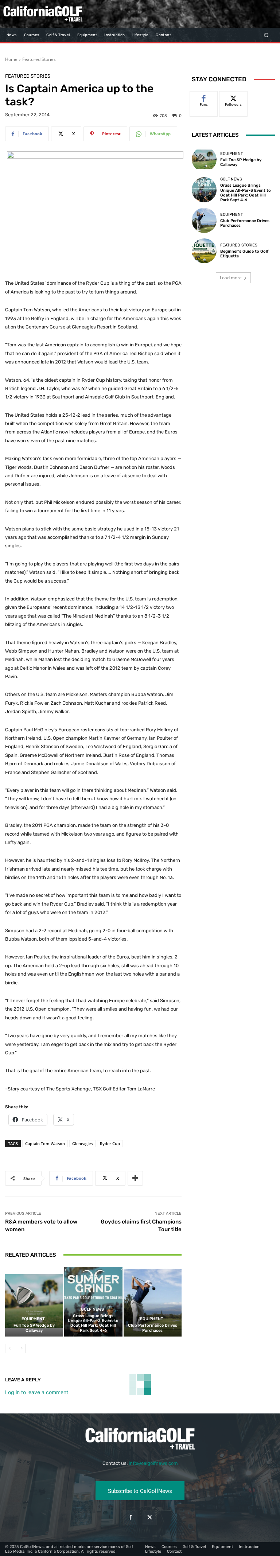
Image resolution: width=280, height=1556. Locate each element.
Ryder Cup (110, 1143)
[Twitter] (150, 1517)
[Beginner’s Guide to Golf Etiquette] (204, 250)
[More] (135, 1178)
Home (11, 59)
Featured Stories (39, 59)
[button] (266, 35)
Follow (233, 97)
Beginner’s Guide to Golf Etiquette (244, 253)
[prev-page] (9, 1348)
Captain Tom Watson (45, 1143)
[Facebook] (130, 1517)
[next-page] (21, 1348)
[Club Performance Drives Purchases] (153, 1302)
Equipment (33, 1319)
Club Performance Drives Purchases (152, 1328)
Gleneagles (82, 1143)
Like (204, 97)
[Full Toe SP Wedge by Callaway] (34, 1302)
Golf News (92, 1309)
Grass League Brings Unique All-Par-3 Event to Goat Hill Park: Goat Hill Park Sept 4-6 (93, 1323)
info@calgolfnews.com (153, 1463)
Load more (231, 278)
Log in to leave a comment (36, 1392)
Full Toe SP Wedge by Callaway (34, 1328)
